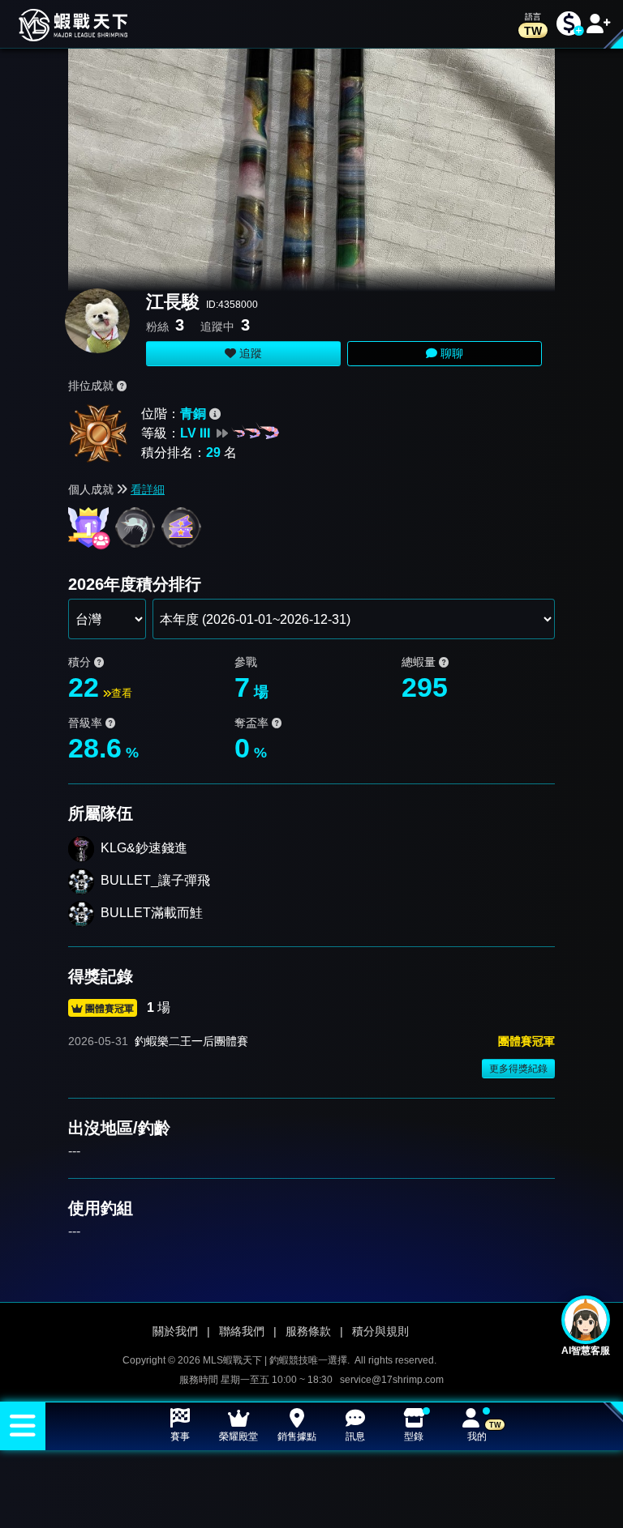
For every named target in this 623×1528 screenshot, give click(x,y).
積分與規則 (380, 1331)
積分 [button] (81, 661)
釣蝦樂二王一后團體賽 (191, 1041)
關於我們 (175, 1331)
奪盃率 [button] (253, 722)
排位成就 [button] (92, 385)
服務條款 (308, 1331)
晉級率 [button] (86, 722)
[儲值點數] (568, 24)
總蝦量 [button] (420, 661)
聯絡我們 (241, 1331)
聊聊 (450, 353)
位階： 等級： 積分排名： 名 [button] (189, 433)
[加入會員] (598, 24)
